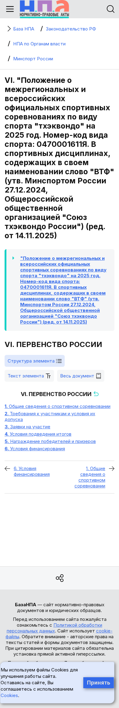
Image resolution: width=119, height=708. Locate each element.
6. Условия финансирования (32, 471)
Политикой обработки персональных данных (55, 628)
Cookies (9, 695)
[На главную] (44, 9)
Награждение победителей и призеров (50, 441)
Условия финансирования (35, 448)
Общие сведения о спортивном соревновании (57, 406)
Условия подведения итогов (38, 434)
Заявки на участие (27, 427)
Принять (98, 683)
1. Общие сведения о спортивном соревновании (89, 477)
